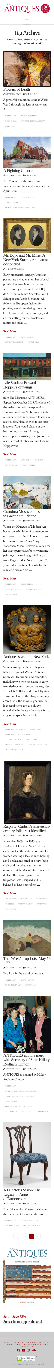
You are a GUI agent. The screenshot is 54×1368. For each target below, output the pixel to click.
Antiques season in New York (26, 656)
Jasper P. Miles (33, 342)
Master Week (31, 740)
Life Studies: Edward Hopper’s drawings (19, 384)
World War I (10, 126)
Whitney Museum (29, 465)
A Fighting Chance (17, 170)
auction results (27, 980)
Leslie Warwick (11, 1101)
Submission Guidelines (36, 1344)
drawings (39, 460)
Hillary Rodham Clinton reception (19, 1096)
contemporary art (13, 985)
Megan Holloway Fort (14, 744)
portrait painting (25, 904)
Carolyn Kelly (27, 584)
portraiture (42, 904)
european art (30, 985)
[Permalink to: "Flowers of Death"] (27, 69)
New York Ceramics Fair (37, 744)
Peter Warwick (11, 1111)
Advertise (44, 1342)
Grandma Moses (11, 594)
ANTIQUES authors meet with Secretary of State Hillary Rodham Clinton (26, 1059)
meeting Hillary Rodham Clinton (18, 1106)
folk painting (41, 899)
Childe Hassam (11, 121)
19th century (10, 899)
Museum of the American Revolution (20, 207)
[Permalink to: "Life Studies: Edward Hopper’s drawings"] (27, 366)
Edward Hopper (11, 465)
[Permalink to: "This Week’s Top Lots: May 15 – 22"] (27, 938)
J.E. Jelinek (9, 904)
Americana (9, 734)
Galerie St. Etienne (34, 589)
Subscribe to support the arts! (22, 1322)
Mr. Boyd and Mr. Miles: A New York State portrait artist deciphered (25, 259)
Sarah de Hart (27, 1111)
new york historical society (33, 121)
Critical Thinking (28, 197)
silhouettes (43, 1111)
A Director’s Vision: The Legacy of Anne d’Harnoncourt (21, 1194)
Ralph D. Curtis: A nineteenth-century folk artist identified (26, 828)
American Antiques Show (15, 729)
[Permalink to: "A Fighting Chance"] (27, 152)
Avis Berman (26, 460)
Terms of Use (27, 1346)
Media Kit (32, 1342)
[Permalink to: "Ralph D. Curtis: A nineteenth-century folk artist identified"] (27, 792)
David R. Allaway (27, 337)
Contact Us (19, 1342)
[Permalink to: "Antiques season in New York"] (27, 629)
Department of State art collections (20, 1091)
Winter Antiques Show (14, 750)
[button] (27, 20)
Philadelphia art (12, 1226)
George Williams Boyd (14, 342)
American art (10, 116)
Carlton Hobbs (24, 734)
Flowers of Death (16, 89)
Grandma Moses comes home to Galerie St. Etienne (26, 513)
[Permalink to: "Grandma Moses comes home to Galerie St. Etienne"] (27, 492)
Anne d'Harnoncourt (29, 1221)
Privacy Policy (14, 1344)
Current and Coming (13, 589)
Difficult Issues (11, 202)
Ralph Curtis (10, 909)
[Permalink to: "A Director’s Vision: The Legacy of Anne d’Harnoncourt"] (27, 1154)
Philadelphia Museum (32, 1226)
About (7, 1342)
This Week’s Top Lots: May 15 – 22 (27, 960)
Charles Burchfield (29, 116)
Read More (9, 331)
